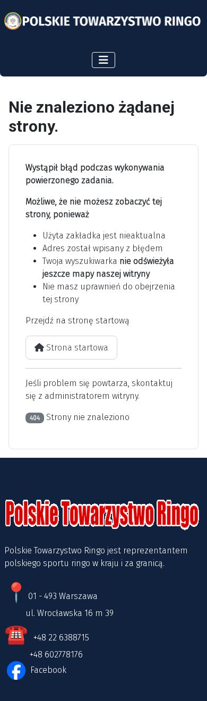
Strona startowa (76, 348)
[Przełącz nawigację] (103, 60)
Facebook (47, 670)
